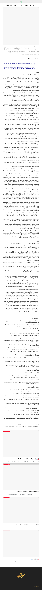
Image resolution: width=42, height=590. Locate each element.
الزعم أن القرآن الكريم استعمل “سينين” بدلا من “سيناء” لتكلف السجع (27, 524)
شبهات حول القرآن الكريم (6, 464)
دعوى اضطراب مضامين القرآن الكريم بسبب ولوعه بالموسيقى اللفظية (27, 458)
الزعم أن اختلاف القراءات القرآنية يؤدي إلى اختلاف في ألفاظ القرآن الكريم (27, 491)
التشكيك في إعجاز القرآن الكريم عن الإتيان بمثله (31, 558)
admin (38, 459)
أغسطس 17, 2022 (34, 459)
